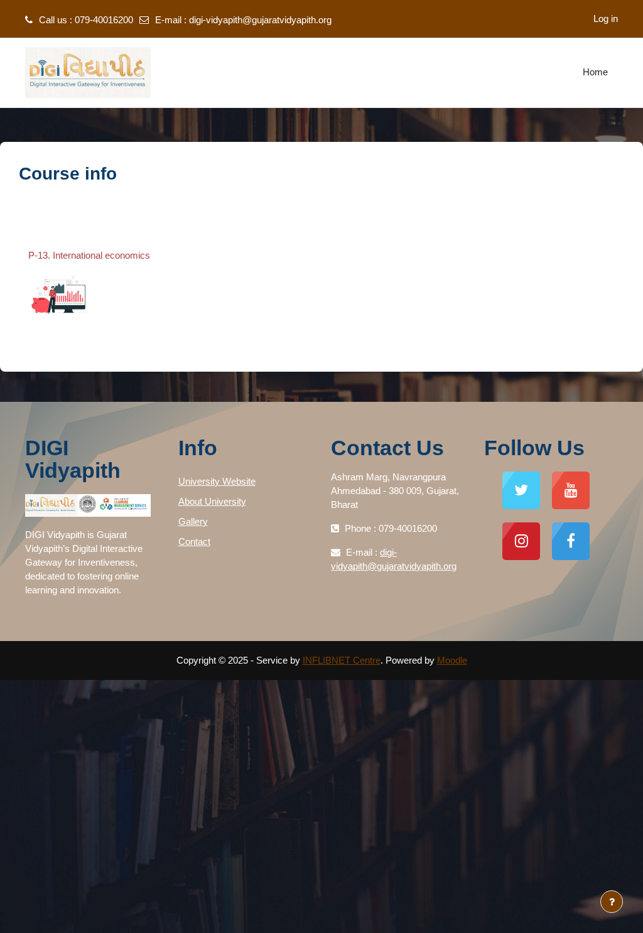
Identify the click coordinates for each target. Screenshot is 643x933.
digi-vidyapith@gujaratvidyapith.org (260, 19)
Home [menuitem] (595, 72)
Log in (605, 18)
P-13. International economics (89, 255)
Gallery (193, 521)
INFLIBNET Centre (342, 660)
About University (212, 501)
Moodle (452, 660)
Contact (194, 541)
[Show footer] (611, 901)
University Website (217, 481)
